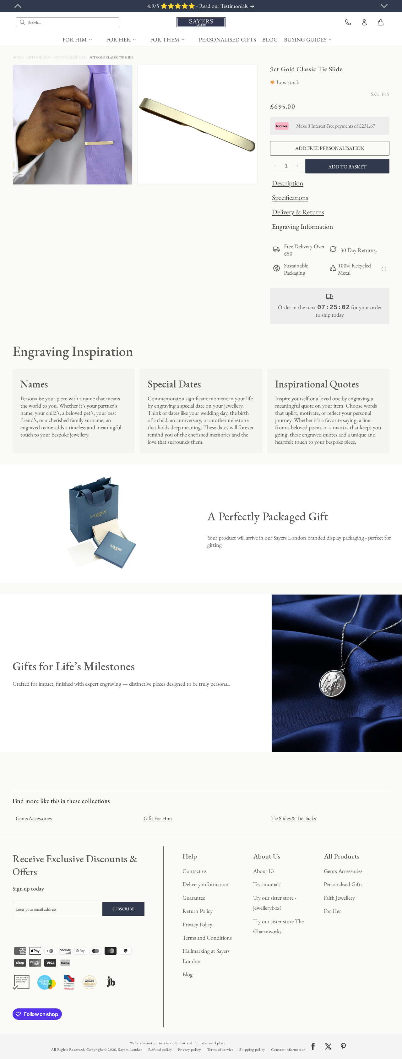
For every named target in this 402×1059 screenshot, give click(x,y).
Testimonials (266, 884)
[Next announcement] (384, 6)
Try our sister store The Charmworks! (278, 926)
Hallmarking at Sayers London (206, 955)
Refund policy (160, 1049)
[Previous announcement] (18, 6)
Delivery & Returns (298, 212)
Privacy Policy (197, 924)
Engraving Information (302, 226)
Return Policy (197, 910)
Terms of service (220, 1049)
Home (18, 57)
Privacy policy (189, 1049)
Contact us (194, 871)
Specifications (290, 197)
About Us (263, 871)
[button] (81, 39)
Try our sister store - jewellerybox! (274, 902)
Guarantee (193, 897)
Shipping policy (252, 1049)
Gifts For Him (38, 57)
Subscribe (123, 909)
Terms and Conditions (207, 937)
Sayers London (130, 1049)
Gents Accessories (69, 57)
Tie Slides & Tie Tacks (293, 818)
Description (287, 183)
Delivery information (205, 884)
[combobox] (67, 22)
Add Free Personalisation (330, 148)
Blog (187, 974)
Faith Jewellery (339, 897)
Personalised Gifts (343, 884)
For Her (332, 910)
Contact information (288, 1049)
